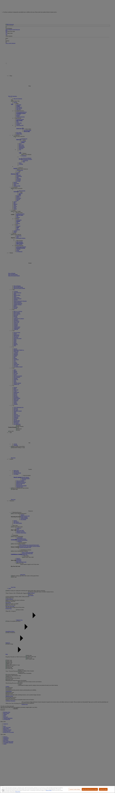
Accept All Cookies (103, 789)
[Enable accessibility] (3, 790)
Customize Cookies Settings (74, 789)
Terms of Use (17, 791)
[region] (57, 789)
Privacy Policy (49, 790)
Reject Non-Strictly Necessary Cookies (89, 789)
